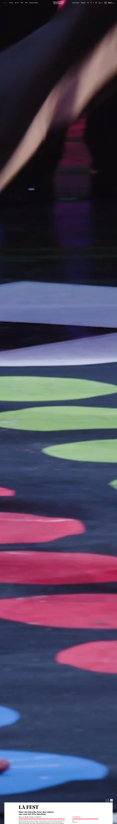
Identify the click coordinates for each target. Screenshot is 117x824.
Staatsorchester (33, 2)
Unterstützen (75, 2)
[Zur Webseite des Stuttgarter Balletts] (100, 3)
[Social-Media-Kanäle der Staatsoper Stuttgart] (91, 2)
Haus (21, 2)
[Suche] (93, 2)
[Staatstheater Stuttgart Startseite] (58, 2)
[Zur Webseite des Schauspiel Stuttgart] (106, 3)
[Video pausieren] (111, 800)
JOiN (26, 2)
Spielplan (5, 2)
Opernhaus (74, 822)
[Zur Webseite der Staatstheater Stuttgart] (111, 3)
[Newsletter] (96, 2)
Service (17, 2)
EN (88, 2)
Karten (11, 2)
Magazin (83, 2)
